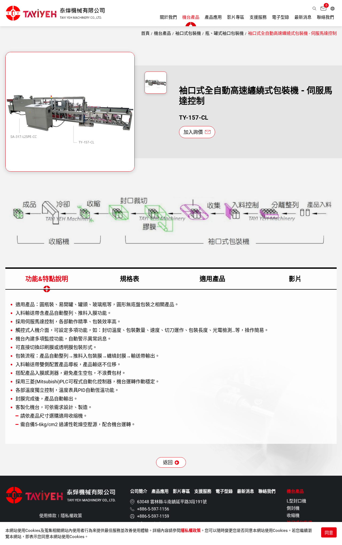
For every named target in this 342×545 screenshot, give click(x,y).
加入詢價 (194, 132)
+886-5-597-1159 (153, 516)
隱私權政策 (191, 530)
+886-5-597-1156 (153, 509)
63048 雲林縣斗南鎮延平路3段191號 (172, 501)
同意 (329, 532)
